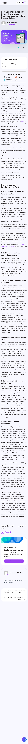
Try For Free (20, 2)
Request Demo (14, 561)
